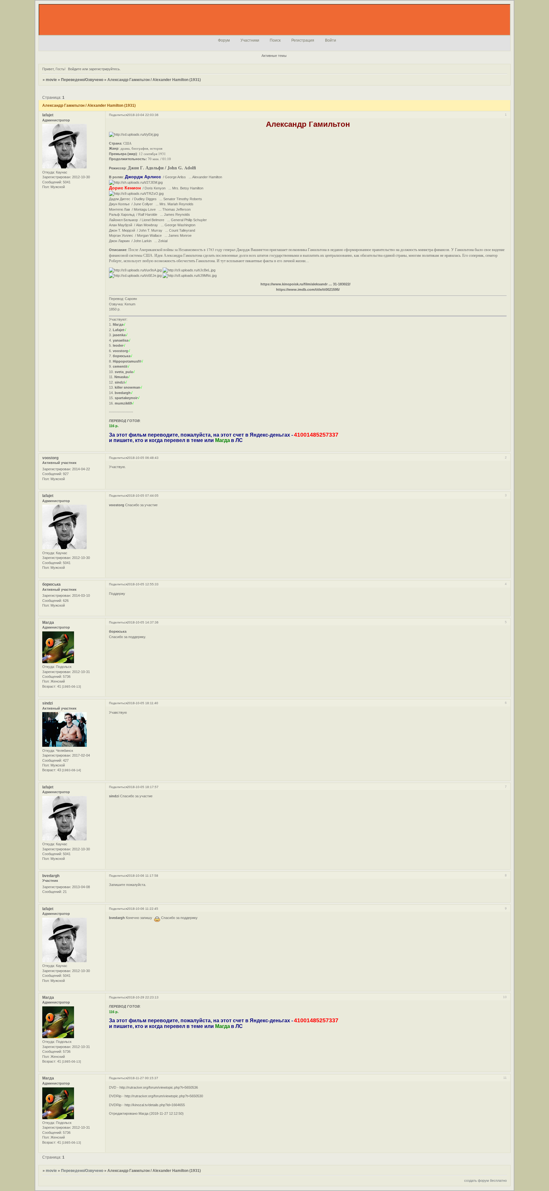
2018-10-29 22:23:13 (143, 997)
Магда (48, 622)
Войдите (74, 69)
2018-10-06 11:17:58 (142, 875)
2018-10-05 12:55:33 (143, 584)
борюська (51, 584)
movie (51, 80)
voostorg (50, 458)
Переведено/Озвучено (82, 80)
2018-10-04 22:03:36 (143, 115)
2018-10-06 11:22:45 (142, 908)
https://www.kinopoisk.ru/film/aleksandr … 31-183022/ (305, 284)
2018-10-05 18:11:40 (142, 703)
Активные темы (274, 56)
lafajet (47, 115)
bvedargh (50, 876)
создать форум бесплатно (485, 1180)
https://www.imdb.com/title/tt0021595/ (308, 289)
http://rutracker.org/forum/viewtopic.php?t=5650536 (158, 1087)
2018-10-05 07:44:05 (143, 495)
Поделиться (118, 115)
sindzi (47, 703)
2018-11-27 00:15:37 (142, 1078)
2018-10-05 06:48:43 (143, 457)
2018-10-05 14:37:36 (143, 622)
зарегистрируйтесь (104, 69)
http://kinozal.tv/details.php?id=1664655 (155, 1105)
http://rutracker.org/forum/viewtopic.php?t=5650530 (164, 1096)
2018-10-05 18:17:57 (143, 787)
